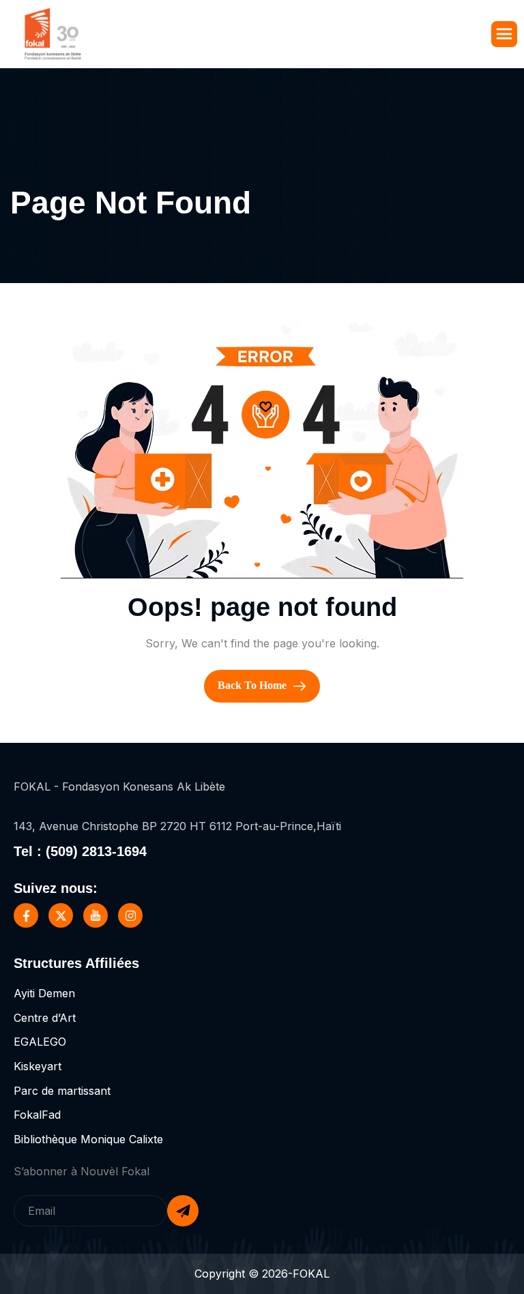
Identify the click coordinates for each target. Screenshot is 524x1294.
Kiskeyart (37, 1066)
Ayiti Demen (44, 993)
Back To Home (253, 685)
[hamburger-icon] (504, 34)
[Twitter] (60, 915)
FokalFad (37, 1114)
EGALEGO (40, 1041)
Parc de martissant (62, 1091)
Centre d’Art (45, 1018)
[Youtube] (95, 915)
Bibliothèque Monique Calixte (88, 1139)
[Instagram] (130, 915)
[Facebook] (26, 915)
